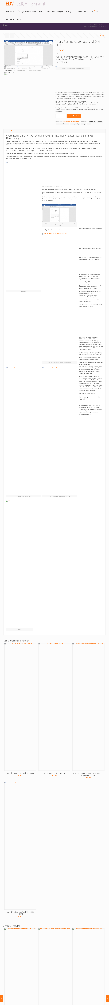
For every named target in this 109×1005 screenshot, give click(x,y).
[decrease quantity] (57, 116)
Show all (102, 35)
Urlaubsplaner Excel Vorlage (54, 773)
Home (89, 25)
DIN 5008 (99, 121)
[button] (50, 42)
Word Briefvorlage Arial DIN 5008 (20, 773)
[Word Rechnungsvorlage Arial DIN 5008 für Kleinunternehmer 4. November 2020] (1, 998)
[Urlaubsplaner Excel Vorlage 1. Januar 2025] (107, 998)
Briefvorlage (92, 121)
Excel (57, 124)
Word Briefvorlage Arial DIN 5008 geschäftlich (20, 913)
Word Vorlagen (75, 121)
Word (89, 124)
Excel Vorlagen (98, 25)
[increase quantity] (64, 116)
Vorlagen (83, 124)
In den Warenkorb (74, 116)
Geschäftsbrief (64, 124)
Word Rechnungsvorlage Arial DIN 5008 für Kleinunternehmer (88, 774)
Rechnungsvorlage (74, 124)
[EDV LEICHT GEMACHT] (25, 4)
